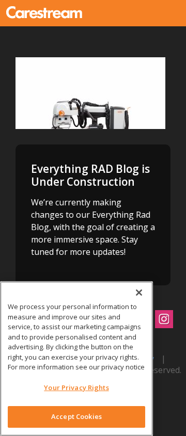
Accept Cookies (76, 416)
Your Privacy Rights (76, 387)
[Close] (139, 292)
